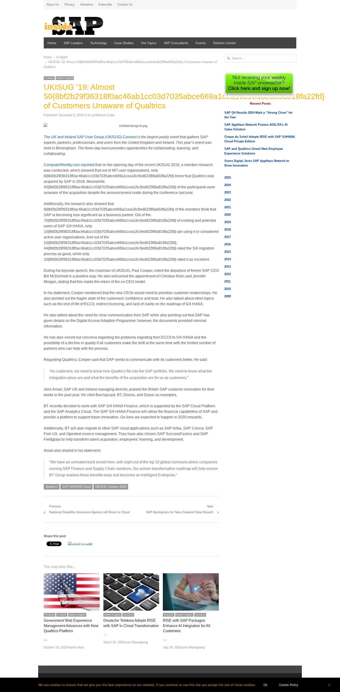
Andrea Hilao (75, 647)
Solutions (128, 614)
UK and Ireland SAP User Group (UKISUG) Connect (93, 137)
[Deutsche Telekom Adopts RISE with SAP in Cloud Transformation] (131, 576)
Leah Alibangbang (136, 642)
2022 (227, 200)
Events (201, 43)
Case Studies (124, 43)
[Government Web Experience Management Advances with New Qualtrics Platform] (72, 576)
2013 (227, 266)
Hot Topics (148, 43)
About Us (52, 4)
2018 (227, 229)
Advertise (86, 4)
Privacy (70, 4)
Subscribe (105, 4)
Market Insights (65, 78)
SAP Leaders (73, 43)
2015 (227, 251)
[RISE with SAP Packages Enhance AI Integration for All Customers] (191, 576)
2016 (227, 244)
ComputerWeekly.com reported (69, 165)
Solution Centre (224, 43)
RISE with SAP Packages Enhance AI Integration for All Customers (186, 625)
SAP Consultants (176, 43)
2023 (227, 192)
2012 (227, 274)
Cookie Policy (288, 685)
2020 (227, 214)
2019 (227, 222)
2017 (227, 237)
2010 (227, 289)
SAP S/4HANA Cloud (76, 486)
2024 (227, 185)
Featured (49, 614)
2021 (227, 207)
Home (51, 43)
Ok (265, 685)
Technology (98, 43)
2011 (227, 281)
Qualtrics (52, 486)
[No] (329, 684)
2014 (227, 259)
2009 (227, 296)
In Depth (49, 78)
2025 (227, 177)
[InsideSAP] (84, 24)
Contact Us (125, 4)
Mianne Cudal (105, 115)
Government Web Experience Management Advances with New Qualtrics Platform (71, 625)
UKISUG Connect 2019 (110, 486)
